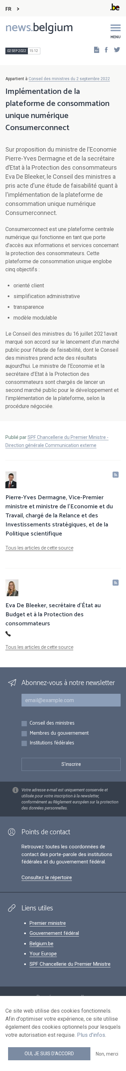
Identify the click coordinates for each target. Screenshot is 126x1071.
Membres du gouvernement (59, 733)
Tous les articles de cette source (39, 548)
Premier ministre (48, 923)
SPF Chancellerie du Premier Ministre (70, 964)
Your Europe (43, 954)
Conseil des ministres (52, 723)
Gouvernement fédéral (54, 933)
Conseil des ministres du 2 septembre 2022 (69, 78)
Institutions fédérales (52, 743)
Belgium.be (41, 944)
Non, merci (107, 1054)
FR (8, 9)
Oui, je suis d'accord (49, 1053)
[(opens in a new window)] (104, 49)
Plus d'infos (91, 1035)
